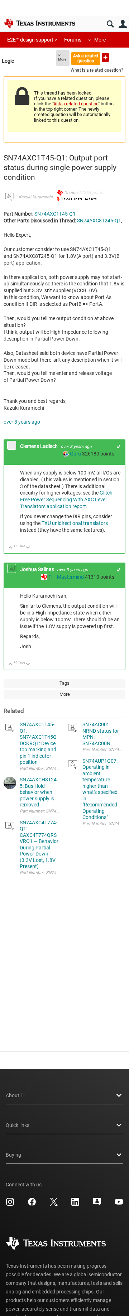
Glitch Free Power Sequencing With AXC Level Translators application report (66, 499)
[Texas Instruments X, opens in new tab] (53, 1204)
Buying (13, 1155)
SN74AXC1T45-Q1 (55, 214)
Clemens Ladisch (39, 446)
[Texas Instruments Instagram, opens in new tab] (10, 1204)
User (122, 24)
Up (11, 548)
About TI (15, 1095)
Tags (64, 683)
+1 (118, 446)
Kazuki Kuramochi (36, 196)
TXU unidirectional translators (75, 523)
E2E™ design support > (32, 40)
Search (110, 24)
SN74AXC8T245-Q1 (99, 220)
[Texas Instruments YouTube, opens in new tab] (119, 1204)
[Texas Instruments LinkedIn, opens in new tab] (75, 1204)
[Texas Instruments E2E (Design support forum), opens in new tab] (97, 1204)
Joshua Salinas (37, 569)
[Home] (39, 23)
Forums (72, 40)
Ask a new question (105, 57)
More (100, 40)
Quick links (17, 1125)
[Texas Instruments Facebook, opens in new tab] (32, 1204)
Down (28, 548)
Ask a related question (85, 58)
